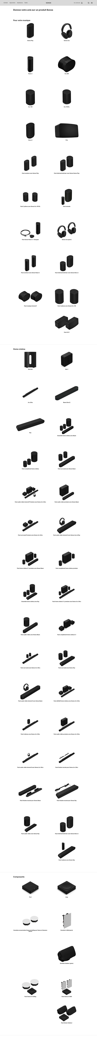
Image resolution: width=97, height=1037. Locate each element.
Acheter (6, 2)
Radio (26, 2)
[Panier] (91, 2)
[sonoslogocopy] (48, 3)
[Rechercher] (88, 2)
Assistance (20, 2)
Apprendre (12, 2)
